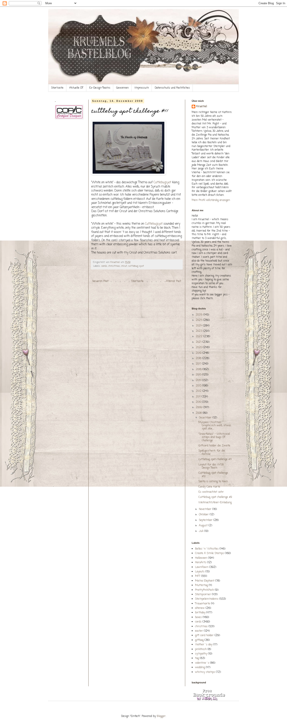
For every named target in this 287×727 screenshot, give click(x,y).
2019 (199, 353)
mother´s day (203, 645)
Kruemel (201, 107)
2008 (199, 413)
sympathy (201, 654)
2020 (199, 347)
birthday (200, 613)
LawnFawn (201, 567)
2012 (199, 391)
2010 (199, 402)
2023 (199, 331)
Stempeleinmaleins (206, 599)
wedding (200, 667)
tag (197, 658)
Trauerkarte (202, 604)
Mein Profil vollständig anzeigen (211, 200)
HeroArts (200, 563)
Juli (201, 531)
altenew (200, 608)
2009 (199, 407)
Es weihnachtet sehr (211, 492)
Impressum (142, 88)
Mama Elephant (204, 581)
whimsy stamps (205, 672)
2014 (199, 380)
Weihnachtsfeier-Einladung (215, 503)
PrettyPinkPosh (204, 590)
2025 (199, 320)
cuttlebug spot (136, 266)
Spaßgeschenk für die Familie (211, 452)
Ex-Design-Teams (99, 88)
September (206, 520)
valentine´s (202, 663)
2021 (199, 342)
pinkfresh (201, 649)
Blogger (161, 716)
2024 (199, 326)
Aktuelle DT (76, 88)
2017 (199, 364)
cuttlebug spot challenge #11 (215, 459)
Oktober (204, 515)
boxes (198, 617)
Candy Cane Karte (209, 487)
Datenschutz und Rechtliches (172, 88)
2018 (199, 358)
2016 (199, 369)
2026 (199, 315)
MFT (197, 576)
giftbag (199, 640)
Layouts (199, 572)
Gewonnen (122, 88)
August (204, 526)
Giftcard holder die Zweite (214, 446)
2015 (199, 375)
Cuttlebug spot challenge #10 (213, 474)
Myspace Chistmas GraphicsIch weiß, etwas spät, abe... (214, 425)
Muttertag (201, 585)
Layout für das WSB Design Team (211, 466)
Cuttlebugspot (162, 182)
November (205, 509)
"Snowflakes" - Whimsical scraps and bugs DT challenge (214, 437)
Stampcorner (203, 595)
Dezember (206, 418)
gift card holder (204, 635)
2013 (199, 386)
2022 (199, 337)
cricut (124, 266)
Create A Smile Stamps (209, 553)
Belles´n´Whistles (207, 549)
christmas (114, 266)
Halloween (201, 558)
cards (104, 266)
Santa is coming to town (213, 482)
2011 (199, 397)
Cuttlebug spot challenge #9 (215, 497)
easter (199, 631)
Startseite (57, 88)
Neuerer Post (100, 281)
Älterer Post (173, 281)
